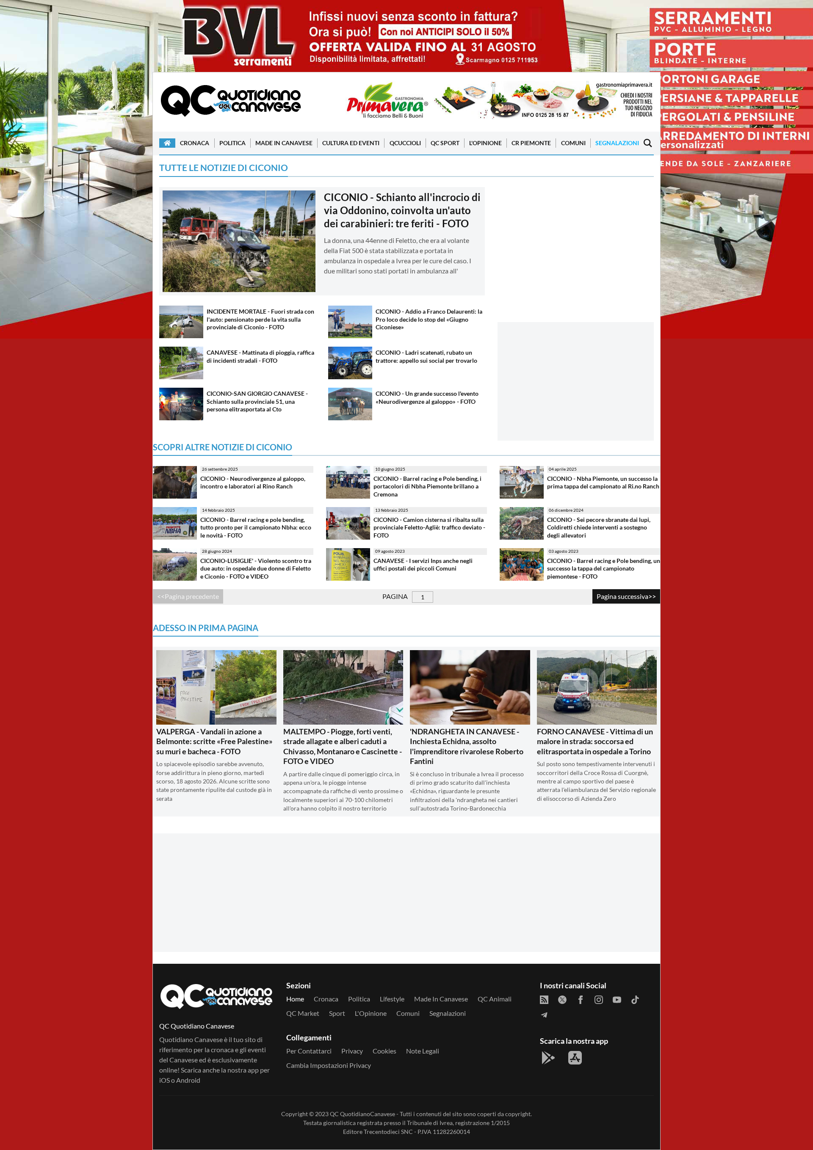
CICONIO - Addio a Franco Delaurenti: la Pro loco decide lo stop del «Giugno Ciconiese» (429, 319)
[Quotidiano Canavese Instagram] (599, 1000)
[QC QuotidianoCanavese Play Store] (548, 1057)
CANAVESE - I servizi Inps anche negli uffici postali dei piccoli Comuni (423, 564)
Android (188, 1080)
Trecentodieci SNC (388, 1131)
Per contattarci (309, 1051)
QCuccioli (405, 142)
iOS (164, 1080)
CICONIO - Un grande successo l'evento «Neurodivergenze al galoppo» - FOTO (427, 397)
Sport (337, 1013)
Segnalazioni (617, 142)
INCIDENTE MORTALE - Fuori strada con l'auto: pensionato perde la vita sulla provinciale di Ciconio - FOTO (260, 319)
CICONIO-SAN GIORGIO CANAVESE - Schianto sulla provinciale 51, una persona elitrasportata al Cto (257, 401)
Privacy (352, 1051)
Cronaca (194, 142)
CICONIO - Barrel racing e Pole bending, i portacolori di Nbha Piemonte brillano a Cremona (427, 486)
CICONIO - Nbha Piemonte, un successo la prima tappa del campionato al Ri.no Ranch (603, 482)
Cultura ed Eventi (350, 142)
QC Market (302, 1013)
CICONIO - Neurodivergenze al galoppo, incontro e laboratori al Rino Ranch (252, 482)
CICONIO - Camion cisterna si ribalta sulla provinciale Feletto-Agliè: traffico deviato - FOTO (429, 527)
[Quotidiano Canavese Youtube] (617, 1000)
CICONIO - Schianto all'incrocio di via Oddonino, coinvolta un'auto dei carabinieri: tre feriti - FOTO (402, 210)
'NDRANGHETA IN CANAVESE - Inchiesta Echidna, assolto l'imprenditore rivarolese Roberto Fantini (466, 746)
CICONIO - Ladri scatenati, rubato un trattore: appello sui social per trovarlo (426, 356)
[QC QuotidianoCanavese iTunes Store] (575, 1057)
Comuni (573, 142)
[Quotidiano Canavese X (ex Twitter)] (562, 1000)
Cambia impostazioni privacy (328, 1065)
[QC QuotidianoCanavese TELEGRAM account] (544, 1015)
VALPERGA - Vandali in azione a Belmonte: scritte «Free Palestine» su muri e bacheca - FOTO (214, 741)
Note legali (422, 1051)
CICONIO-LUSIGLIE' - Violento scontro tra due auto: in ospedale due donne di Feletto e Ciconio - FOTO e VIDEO (255, 568)
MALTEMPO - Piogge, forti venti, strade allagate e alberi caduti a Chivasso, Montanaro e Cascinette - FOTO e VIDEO (342, 746)
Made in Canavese (283, 142)
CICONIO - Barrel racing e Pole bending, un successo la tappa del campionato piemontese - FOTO (603, 568)
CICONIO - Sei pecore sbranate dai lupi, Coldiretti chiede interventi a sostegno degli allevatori (598, 527)
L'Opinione (485, 142)
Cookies (384, 1051)
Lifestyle (392, 999)
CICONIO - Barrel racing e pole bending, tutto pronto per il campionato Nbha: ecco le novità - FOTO (255, 527)
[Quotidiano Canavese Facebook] (580, 1000)
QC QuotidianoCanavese (362, 1113)
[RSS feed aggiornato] (544, 1000)
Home (295, 999)
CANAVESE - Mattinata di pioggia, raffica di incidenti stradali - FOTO (260, 356)
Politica (232, 142)
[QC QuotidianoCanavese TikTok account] (635, 1000)
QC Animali (495, 999)
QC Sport (445, 142)
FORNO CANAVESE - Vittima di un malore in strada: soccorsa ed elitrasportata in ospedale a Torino (595, 741)
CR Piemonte (531, 142)
